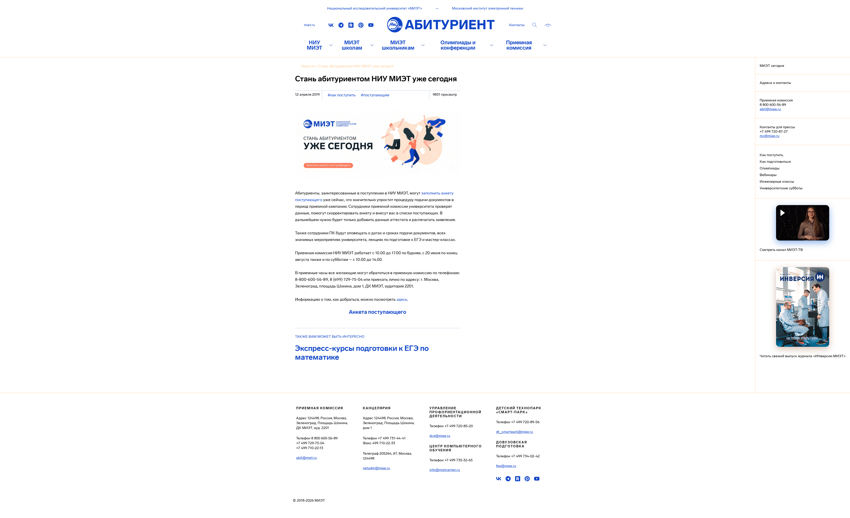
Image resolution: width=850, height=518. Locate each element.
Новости (308, 66)
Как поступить (771, 155)
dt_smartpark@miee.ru (514, 432)
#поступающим (375, 95)
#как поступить (341, 95)
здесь (401, 299)
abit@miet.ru (306, 458)
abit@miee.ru (770, 109)
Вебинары (768, 175)
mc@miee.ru (769, 136)
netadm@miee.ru (376, 468)
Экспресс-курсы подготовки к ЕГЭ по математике (362, 353)
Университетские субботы (781, 188)
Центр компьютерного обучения (455, 448)
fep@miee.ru (506, 466)
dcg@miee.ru (439, 436)
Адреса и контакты (775, 83)
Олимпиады (769, 168)
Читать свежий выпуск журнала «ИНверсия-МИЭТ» (803, 356)
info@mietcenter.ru (444, 470)
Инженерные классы (777, 181)
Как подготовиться (775, 161)
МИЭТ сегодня (772, 66)
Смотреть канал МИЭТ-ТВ (781, 250)
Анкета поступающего (377, 312)
